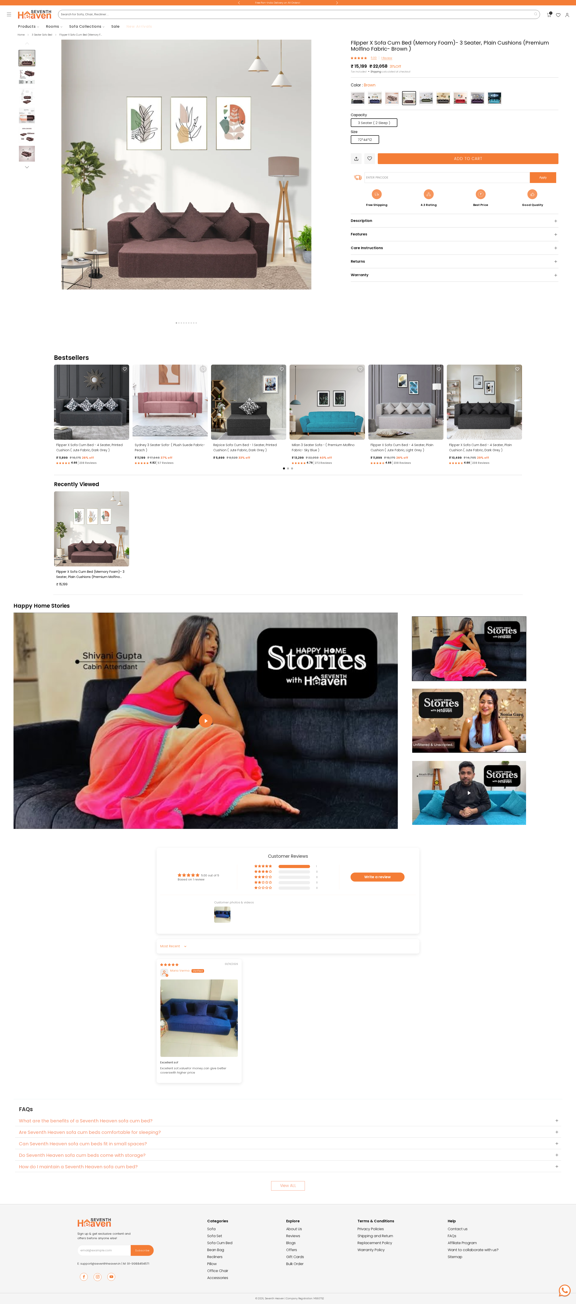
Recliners (215, 1256)
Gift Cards (295, 1256)
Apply (543, 177)
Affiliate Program (462, 1242)
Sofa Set (214, 1236)
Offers (291, 1249)
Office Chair (217, 1270)
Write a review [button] (377, 877)
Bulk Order (295, 1263)
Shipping (376, 71)
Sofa (211, 1229)
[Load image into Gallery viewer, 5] (27, 134)
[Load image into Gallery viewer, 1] (27, 58)
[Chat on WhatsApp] (565, 1290)
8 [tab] (193, 323)
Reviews (293, 1236)
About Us (294, 1229)
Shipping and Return (375, 1236)
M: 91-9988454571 (136, 1263)
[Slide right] (27, 167)
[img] (169, 965)
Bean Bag (215, 1249)
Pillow (212, 1263)
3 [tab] (181, 323)
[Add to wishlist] (369, 158)
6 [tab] (188, 323)
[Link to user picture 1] (199, 1018)
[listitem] (288, 2)
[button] (359, 58)
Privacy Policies (371, 1229)
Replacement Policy (375, 1242)
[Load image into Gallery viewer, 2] (27, 77)
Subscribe (142, 1250)
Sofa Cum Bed (219, 1242)
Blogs (291, 1242)
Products (27, 26)
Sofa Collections (85, 26)
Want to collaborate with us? (473, 1249)
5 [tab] (186, 323)
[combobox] (299, 14)
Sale (115, 26)
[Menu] (9, 14)
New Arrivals (139, 26)
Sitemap (455, 1256)
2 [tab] (179, 323)
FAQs (452, 1236)
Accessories (217, 1277)
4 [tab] (183, 323)
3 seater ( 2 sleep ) (374, 122)
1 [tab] (176, 323)
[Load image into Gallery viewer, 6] (27, 154)
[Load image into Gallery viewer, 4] (27, 115)
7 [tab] (191, 323)
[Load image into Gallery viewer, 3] (27, 96)
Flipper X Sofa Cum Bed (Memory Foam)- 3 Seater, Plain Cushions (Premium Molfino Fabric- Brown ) (90, 576)
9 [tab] (196, 323)
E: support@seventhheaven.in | (100, 1263)
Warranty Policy (371, 1249)
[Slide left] (27, 44)
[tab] (284, 468)
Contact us (458, 1229)
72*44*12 (365, 139)
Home (21, 34)
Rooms (52, 26)
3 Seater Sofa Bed (42, 34)
